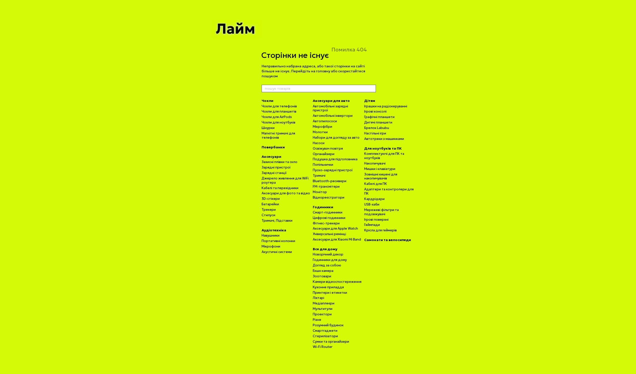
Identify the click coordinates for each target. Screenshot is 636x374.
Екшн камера (323, 271)
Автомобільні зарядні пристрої (330, 108)
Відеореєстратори (328, 197)
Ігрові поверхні (376, 219)
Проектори (322, 314)
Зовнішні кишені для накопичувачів (380, 176)
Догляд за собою (327, 265)
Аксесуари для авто (331, 100)
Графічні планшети (379, 117)
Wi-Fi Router (322, 347)
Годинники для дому (330, 260)
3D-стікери (271, 199)
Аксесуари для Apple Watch (335, 228)
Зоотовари (322, 276)
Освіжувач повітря (328, 148)
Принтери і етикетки (330, 293)
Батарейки (270, 204)
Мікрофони (271, 246)
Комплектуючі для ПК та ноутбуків (384, 156)
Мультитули (322, 309)
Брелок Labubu (376, 128)
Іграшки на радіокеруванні (385, 106)
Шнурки (268, 128)
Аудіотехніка (274, 230)
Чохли (267, 100)
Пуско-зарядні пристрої (333, 170)
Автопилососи (325, 121)
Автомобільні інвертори (333, 116)
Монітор (320, 192)
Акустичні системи (277, 252)
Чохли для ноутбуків (278, 122)
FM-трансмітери (326, 186)
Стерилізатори (325, 336)
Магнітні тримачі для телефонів (278, 135)
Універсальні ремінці (329, 234)
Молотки (320, 132)
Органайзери (323, 154)
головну (323, 71)
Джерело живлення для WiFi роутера (285, 180)
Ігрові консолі (375, 111)
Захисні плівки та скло (279, 162)
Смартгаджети (325, 331)
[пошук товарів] (372, 88)
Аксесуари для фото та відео (286, 193)
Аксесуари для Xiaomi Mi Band (337, 239)
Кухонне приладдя (328, 287)
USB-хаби (371, 204)
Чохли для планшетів (279, 111)
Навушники (270, 235)
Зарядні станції (274, 173)
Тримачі (319, 175)
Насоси (318, 143)
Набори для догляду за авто (336, 137)
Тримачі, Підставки (277, 220)
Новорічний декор (328, 254)
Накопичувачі (375, 163)
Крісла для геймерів (380, 230)
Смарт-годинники (327, 212)
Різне (317, 320)
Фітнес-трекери (326, 223)
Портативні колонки (278, 241)
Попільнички (323, 165)
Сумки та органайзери (331, 341)
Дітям (369, 100)
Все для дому (325, 249)
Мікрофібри (322, 127)
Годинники (323, 207)
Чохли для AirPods (277, 117)
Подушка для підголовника (335, 159)
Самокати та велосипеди (387, 240)
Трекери (269, 210)
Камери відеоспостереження (337, 282)
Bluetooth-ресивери (329, 181)
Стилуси (268, 215)
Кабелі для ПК (375, 184)
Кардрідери (374, 199)
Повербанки (273, 147)
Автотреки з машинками (384, 139)
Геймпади (372, 225)
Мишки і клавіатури (379, 169)
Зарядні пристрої (276, 167)
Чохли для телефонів (279, 106)
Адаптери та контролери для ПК (389, 191)
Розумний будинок (328, 325)
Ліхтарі (318, 298)
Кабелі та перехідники (280, 188)
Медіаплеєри (323, 303)
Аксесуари (271, 156)
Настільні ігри (375, 133)
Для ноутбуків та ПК (383, 148)
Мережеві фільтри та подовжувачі (381, 212)
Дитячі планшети (378, 122)
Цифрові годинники (329, 218)
